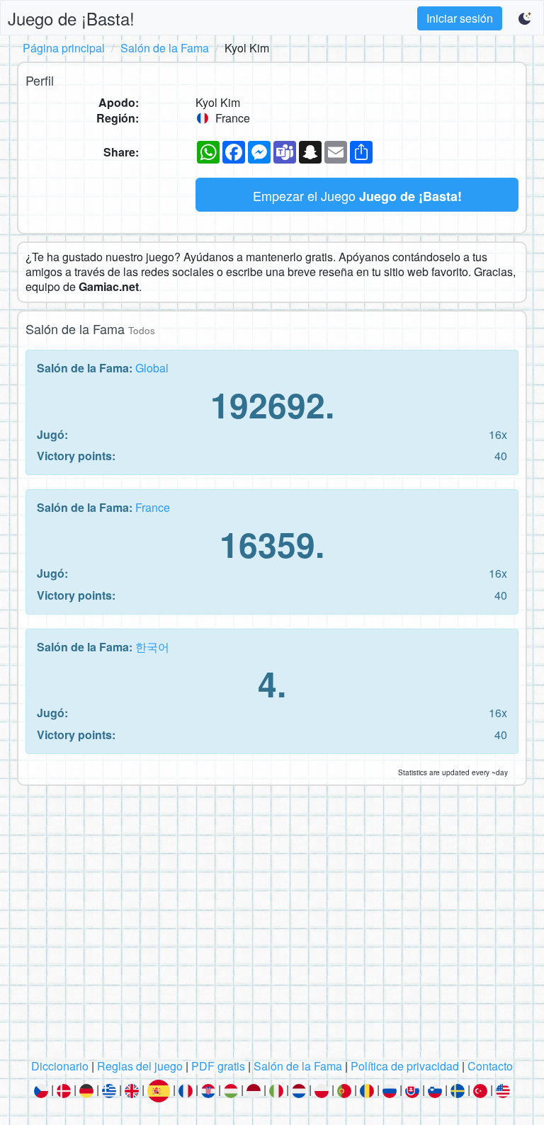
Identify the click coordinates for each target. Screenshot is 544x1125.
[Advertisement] (272, 926)
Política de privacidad (405, 1066)
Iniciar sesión (459, 18)
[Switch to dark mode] (525, 18)
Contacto (490, 1066)
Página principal (64, 48)
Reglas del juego (140, 1066)
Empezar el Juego (357, 195)
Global (152, 368)
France (152, 507)
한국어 (152, 647)
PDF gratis (218, 1066)
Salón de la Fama (164, 48)
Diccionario (60, 1066)
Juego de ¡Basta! (71, 18)
